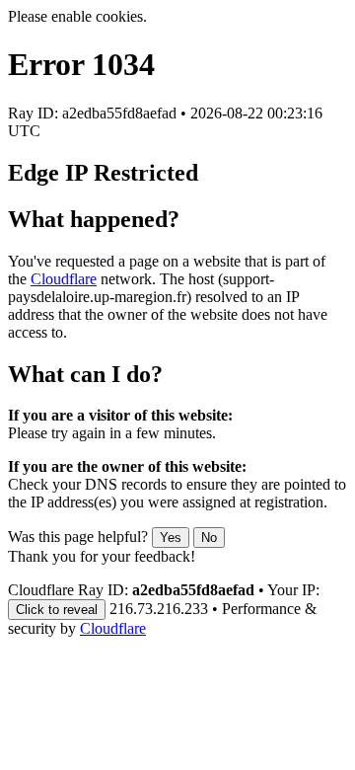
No (209, 537)
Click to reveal (57, 609)
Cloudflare (64, 278)
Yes (170, 537)
